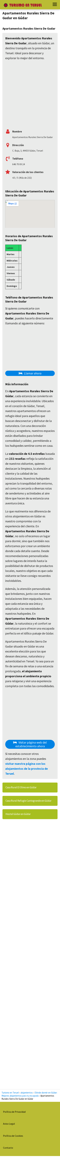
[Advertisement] (30, 94)
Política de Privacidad (14, 1111)
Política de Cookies (13, 1135)
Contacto (8, 1147)
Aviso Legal (9, 1123)
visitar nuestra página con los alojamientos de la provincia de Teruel (26, 768)
